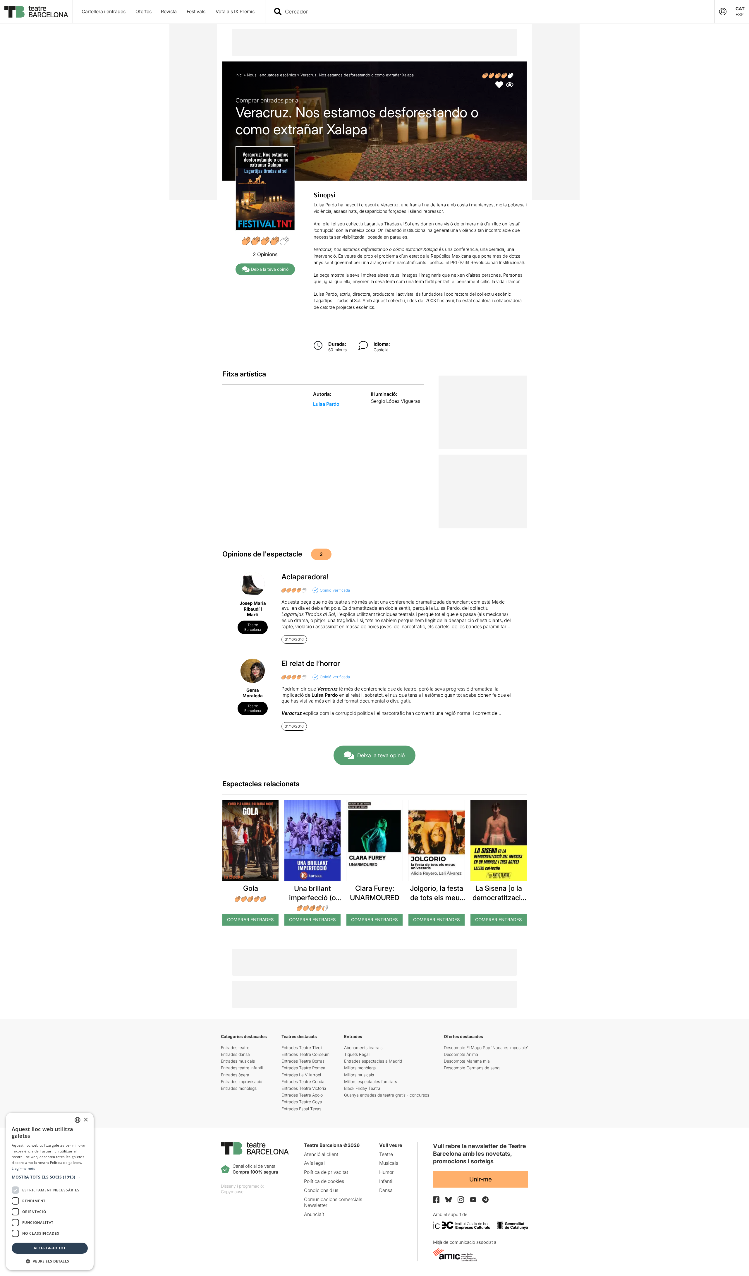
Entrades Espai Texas (301, 1108)
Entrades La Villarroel (301, 1074)
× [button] (85, 1120)
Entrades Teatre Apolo (302, 1094)
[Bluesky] (448, 1199)
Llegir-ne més (23, 1168)
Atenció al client (321, 1154)
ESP (739, 14)
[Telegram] (485, 1199)
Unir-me (480, 1179)
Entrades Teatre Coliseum (305, 1054)
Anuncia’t (314, 1214)
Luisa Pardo (326, 404)
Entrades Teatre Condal (303, 1081)
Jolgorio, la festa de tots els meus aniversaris (436, 897)
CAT (740, 8)
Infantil (386, 1181)
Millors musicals (359, 1074)
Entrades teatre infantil (242, 1067)
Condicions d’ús (321, 1190)
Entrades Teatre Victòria (303, 1088)
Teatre (386, 1154)
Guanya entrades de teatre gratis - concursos (386, 1094)
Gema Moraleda (253, 693)
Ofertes (143, 11)
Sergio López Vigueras (395, 401)
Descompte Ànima (461, 1054)
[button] (50, 1177)
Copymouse (232, 1191)
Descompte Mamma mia (467, 1061)
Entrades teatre (235, 1047)
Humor (386, 1172)
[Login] (722, 11)
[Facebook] (436, 1199)
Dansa (386, 1190)
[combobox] (495, 11)
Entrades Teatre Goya (301, 1101)
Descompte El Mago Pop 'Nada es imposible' (486, 1047)
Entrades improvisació (241, 1081)
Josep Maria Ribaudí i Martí (253, 608)
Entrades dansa (235, 1054)
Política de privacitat (326, 1172)
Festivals (196, 11)
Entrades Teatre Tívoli (301, 1047)
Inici (239, 75)
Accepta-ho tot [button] (50, 1248)
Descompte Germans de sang (471, 1067)
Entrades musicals (238, 1061)
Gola (250, 888)
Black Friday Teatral (362, 1088)
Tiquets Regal (357, 1054)
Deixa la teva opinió (269, 269)
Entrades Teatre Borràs (302, 1061)
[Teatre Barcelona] (36, 12)
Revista (169, 11)
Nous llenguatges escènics (271, 75)
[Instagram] (461, 1199)
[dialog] (50, 1191)
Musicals (388, 1163)
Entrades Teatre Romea (303, 1067)
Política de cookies (324, 1181)
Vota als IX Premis (235, 11)
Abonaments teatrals (363, 1047)
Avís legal (314, 1163)
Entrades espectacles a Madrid (373, 1061)
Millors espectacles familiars (370, 1081)
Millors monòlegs (360, 1067)
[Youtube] (473, 1199)
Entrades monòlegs (239, 1088)
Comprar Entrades (250, 919)
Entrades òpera (235, 1074)
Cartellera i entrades (104, 11)
